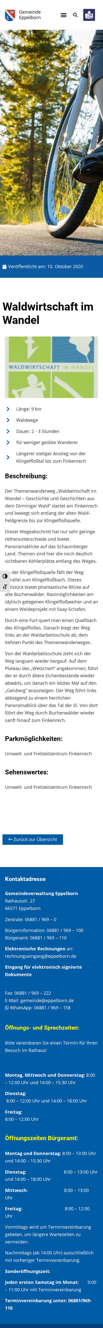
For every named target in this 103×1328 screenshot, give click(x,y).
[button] (63, 15)
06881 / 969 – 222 (32, 993)
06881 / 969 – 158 (52, 1008)
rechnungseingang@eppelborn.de (40, 956)
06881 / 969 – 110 (48, 938)
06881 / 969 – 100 (65, 930)
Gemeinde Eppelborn (30, 14)
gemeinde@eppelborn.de (47, 1000)
